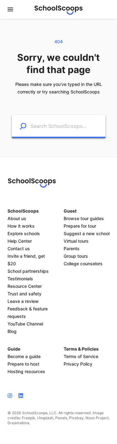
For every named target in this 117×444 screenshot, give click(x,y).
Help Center (19, 241)
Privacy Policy (78, 364)
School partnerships (28, 271)
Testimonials (20, 278)
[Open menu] (10, 9)
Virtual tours (76, 241)
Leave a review (23, 301)
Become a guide (24, 356)
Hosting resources (26, 371)
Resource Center (24, 286)
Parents (72, 248)
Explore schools (23, 233)
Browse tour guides (84, 218)
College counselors (83, 263)
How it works (21, 226)
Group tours (76, 256)
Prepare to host (23, 364)
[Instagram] (11, 395)
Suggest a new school (87, 233)
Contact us (18, 248)
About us (16, 218)
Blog (12, 331)
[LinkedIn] (20, 395)
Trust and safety (24, 293)
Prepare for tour (80, 226)
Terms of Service (81, 356)
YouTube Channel (25, 323)
